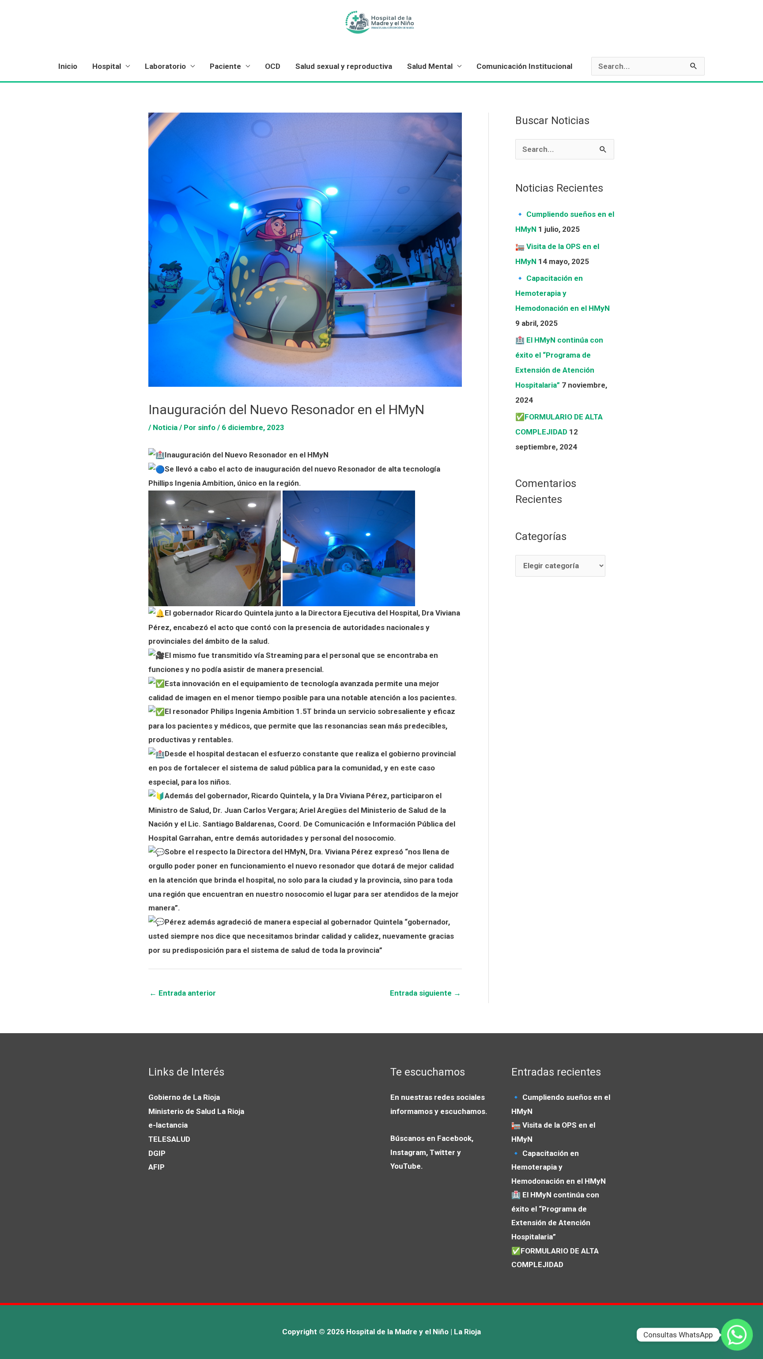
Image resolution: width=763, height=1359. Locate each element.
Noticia (165, 427)
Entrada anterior (182, 993)
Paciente (225, 66)
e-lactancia (168, 1125)
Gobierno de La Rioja (184, 1097)
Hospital (106, 66)
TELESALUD (169, 1139)
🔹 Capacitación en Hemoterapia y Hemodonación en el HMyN (562, 293)
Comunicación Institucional (524, 66)
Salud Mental (430, 66)
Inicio (67, 66)
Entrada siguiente (425, 993)
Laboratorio (165, 66)
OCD (272, 66)
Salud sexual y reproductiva (343, 66)
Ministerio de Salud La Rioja (196, 1111)
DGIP (157, 1153)
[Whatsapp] (737, 1334)
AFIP (156, 1167)
